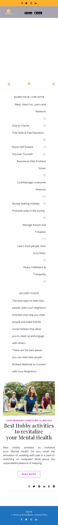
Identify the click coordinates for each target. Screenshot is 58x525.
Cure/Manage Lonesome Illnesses (31, 186)
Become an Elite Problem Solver (31, 165)
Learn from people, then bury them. (31, 249)
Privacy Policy (41, 514)
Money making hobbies (26, 203)
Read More (29, 474)
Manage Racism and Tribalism (34, 228)
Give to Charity (20, 125)
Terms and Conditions (23, 514)
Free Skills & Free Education (28, 132)
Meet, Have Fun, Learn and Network (30, 108)
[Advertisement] (29, 48)
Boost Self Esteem (22, 147)
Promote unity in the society (28, 210)
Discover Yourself (22, 154)
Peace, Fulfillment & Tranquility (34, 271)
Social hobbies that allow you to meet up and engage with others (28, 336)
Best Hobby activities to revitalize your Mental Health (29, 431)
